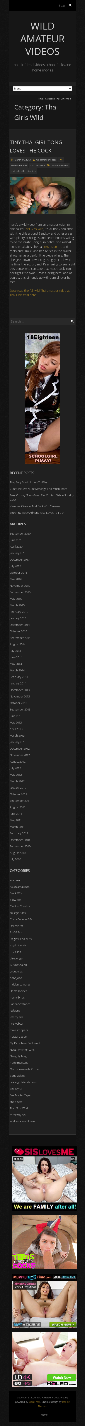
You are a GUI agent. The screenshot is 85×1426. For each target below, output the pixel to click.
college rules (18, 913)
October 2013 (18, 703)
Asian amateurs (19, 165)
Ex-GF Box (16, 932)
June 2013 (16, 716)
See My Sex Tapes (21, 1095)
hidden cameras (20, 984)
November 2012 (20, 755)
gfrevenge (16, 958)
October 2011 (18, 794)
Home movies (18, 991)
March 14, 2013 (22, 159)
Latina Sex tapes (20, 1004)
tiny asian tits (53, 247)
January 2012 (18, 788)
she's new (16, 1102)
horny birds (17, 997)
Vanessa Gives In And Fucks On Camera (35, 506)
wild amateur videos (22, 1121)
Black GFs (16, 893)
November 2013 (20, 696)
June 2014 (16, 657)
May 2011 (16, 820)
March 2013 (17, 735)
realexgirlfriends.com (23, 1082)
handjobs (16, 978)
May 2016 (16, 579)
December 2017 (20, 559)
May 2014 (16, 664)
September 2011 (20, 801)
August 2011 (18, 807)
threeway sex (18, 1115)
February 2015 (19, 612)
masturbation (18, 1036)
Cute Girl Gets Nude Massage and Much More (38, 489)
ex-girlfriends (18, 945)
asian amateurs (60, 165)
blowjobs (15, 900)
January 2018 (18, 553)
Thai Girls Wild (37, 165)
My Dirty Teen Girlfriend (25, 1043)
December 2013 (20, 690)
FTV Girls (15, 952)
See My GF (16, 1089)
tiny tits (31, 170)
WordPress (34, 1401)
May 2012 (16, 775)
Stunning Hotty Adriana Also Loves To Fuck (37, 513)
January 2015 (18, 618)
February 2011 (19, 833)
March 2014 (17, 670)
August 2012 (18, 762)
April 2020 (16, 546)
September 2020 (20, 533)
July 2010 (15, 859)
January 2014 (18, 683)
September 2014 (20, 638)
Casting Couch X (20, 906)
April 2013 (16, 729)
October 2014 (18, 631)
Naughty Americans (22, 1050)
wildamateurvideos (46, 159)
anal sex (15, 880)
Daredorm (16, 926)
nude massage (19, 1063)
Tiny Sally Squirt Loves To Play (29, 482)
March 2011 (17, 827)
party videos (17, 1076)
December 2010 (20, 840)
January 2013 (18, 742)
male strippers (19, 1030)
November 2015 (20, 586)
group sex (16, 971)
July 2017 (15, 566)
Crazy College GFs (21, 919)
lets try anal (17, 1017)
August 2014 (18, 644)
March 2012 (17, 781)
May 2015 (16, 599)
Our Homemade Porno (24, 1069)
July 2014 (15, 651)
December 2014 (20, 625)
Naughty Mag (18, 1056)
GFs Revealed (18, 965)
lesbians (15, 1010)
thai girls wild (18, 170)
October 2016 (18, 573)
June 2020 (16, 540)
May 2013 (16, 722)
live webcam (17, 1023)
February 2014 (19, 677)
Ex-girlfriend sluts (21, 939)
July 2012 (15, 768)
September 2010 (20, 846)
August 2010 (18, 853)
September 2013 (20, 709)
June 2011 (16, 814)
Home (40, 98)
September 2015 (20, 592)
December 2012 (20, 748)
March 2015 (17, 605)
